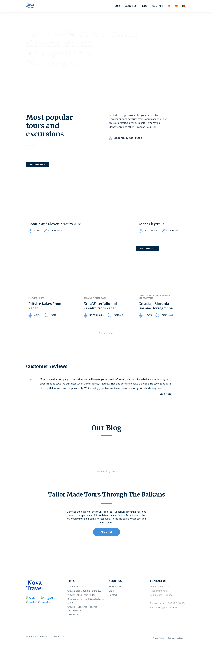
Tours (116, 5)
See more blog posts (107, 471)
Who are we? (116, 586)
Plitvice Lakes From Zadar (81, 595)
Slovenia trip (74, 614)
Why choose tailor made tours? (54, 78)
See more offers (106, 333)
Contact (157, 5)
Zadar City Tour (75, 586)
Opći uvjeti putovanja (176, 638)
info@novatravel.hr (168, 607)
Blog (144, 5)
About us (130, 5)
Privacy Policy (158, 638)
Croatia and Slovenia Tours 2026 (85, 590)
